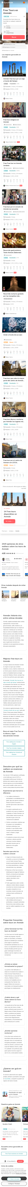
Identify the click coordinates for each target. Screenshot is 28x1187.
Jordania (11, 531)
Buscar (14, 37)
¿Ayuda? (20, 1161)
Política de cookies (21, 1173)
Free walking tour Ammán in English (14, 743)
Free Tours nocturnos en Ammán (14, 1154)
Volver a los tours (15, 1179)
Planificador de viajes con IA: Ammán (15, 1093)
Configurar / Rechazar (14, 1184)
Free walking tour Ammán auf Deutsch (14, 753)
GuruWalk (7, 1079)
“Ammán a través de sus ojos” (11, 710)
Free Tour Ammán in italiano (14, 748)
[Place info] (24, 16)
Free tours (4, 531)
